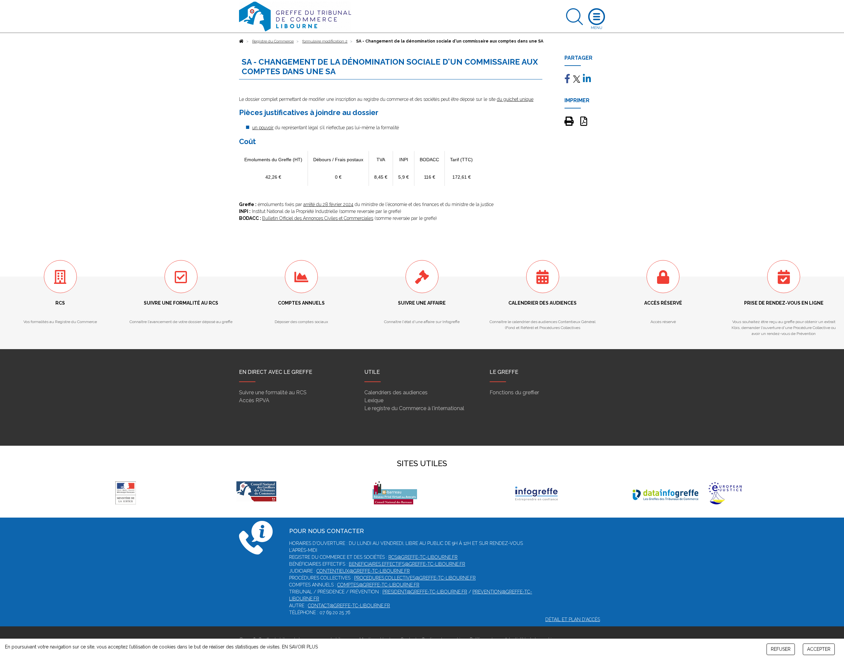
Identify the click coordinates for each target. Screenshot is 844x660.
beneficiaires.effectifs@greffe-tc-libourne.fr (407, 564)
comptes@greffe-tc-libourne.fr (378, 584)
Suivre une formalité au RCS (273, 392)
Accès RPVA (254, 400)
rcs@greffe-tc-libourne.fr (423, 557)
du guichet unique (515, 99)
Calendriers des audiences (396, 392)
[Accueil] (241, 41)
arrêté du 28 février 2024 (328, 204)
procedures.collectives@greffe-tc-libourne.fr (415, 578)
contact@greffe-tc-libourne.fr (349, 605)
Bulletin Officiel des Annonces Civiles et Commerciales (317, 218)
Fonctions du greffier (514, 392)
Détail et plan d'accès (572, 619)
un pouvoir (263, 127)
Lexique (373, 400)
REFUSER (781, 649)
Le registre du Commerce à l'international (414, 408)
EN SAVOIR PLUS (300, 646)
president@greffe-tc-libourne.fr (424, 591)
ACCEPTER (818, 649)
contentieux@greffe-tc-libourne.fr (363, 571)
